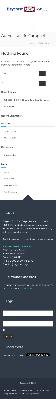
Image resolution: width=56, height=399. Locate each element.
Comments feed (11, 185)
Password (8, 319)
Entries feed (9, 179)
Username (8, 309)
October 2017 (10, 138)
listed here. (26, 288)
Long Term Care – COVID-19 (15, 393)
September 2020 (11, 131)
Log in (7, 172)
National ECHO (42, 390)
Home (6, 390)
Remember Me (13, 330)
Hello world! (9, 106)
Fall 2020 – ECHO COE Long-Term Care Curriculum (27, 100)
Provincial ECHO (26, 390)
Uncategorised (10, 155)
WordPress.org (10, 192)
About (13, 390)
